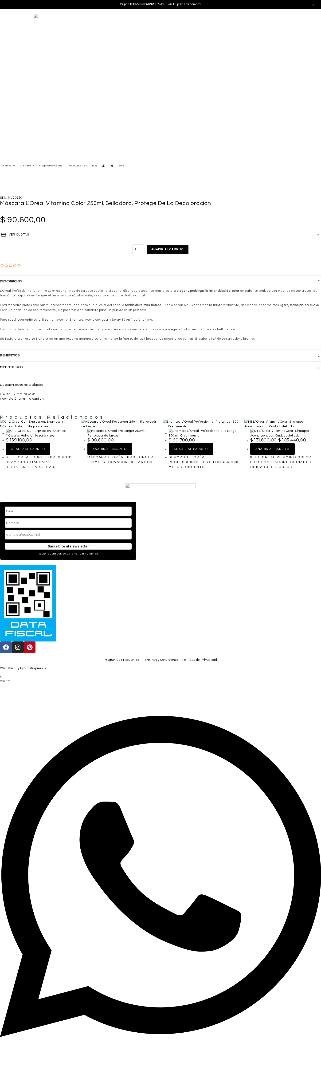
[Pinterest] (29, 647)
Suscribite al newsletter (68, 546)
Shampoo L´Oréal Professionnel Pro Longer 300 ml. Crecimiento (204, 462)
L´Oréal (6, 394)
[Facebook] (6, 647)
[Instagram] (18, 647)
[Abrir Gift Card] (33, 166)
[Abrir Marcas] (14, 166)
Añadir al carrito (167, 249)
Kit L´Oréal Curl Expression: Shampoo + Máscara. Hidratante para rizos (39, 462)
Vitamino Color (24, 394)
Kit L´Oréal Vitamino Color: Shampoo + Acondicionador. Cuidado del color (281, 462)
